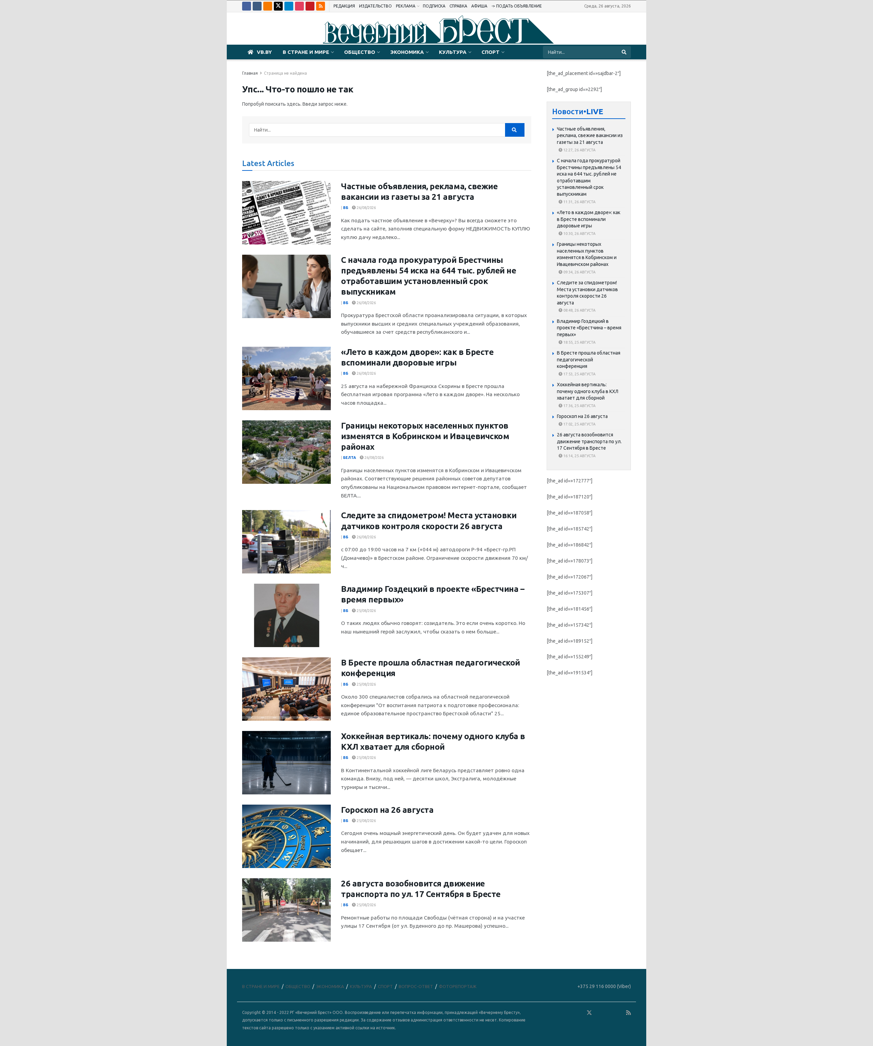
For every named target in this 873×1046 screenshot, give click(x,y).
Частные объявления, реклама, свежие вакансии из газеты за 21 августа (590, 135)
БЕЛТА (349, 457)
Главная (250, 73)
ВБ (345, 208)
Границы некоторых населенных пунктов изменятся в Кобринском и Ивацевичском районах (425, 436)
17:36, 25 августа (578, 406)
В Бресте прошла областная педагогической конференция (588, 359)
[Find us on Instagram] (299, 6)
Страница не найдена (285, 73)
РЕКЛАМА (405, 6)
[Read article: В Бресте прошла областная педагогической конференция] (286, 689)
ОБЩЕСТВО (359, 52)
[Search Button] (624, 52)
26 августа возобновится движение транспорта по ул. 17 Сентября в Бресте (589, 441)
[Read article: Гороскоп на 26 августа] (286, 836)
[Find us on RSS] (320, 6)
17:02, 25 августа (578, 424)
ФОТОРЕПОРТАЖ (457, 986)
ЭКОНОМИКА (407, 52)
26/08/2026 (366, 208)
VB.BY (264, 52)
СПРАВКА (458, 6)
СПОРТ (491, 52)
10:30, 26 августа (578, 233)
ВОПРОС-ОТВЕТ (416, 986)
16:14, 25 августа (578, 456)
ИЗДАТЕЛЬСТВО (375, 6)
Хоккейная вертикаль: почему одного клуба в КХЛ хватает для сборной (587, 391)
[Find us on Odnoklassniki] (267, 6)
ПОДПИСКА (434, 6)
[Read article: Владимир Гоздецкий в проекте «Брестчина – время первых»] (286, 615)
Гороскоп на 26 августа (387, 810)
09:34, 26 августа (578, 272)
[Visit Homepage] (436, 28)
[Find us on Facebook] (246, 6)
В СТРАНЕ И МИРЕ (306, 52)
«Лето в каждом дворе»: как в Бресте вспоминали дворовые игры (588, 219)
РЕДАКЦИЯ (344, 6)
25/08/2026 (366, 611)
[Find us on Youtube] (310, 6)
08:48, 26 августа (578, 310)
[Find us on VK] (257, 6)
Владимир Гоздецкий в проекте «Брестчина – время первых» (589, 327)
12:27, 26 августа (578, 150)
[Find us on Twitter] (278, 6)
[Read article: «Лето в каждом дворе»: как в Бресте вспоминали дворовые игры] (286, 378)
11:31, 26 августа (578, 202)
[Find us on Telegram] (288, 6)
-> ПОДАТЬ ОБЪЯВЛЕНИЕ (516, 6)
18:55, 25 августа (578, 342)
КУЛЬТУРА (453, 52)
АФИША (479, 6)
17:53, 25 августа (578, 374)
